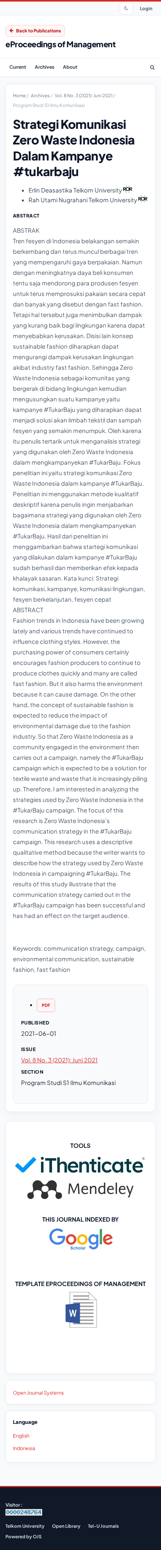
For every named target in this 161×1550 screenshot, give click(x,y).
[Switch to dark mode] (126, 8)
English (21, 1435)
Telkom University (25, 1526)
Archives (44, 67)
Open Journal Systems (38, 1393)
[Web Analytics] (23, 1514)
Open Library (66, 1526)
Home (20, 95)
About (70, 67)
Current (17, 67)
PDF (46, 1005)
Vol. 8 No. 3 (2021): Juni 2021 (84, 95)
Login (146, 8)
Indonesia (24, 1448)
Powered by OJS (23, 1536)
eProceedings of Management (60, 44)
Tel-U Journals (103, 1526)
